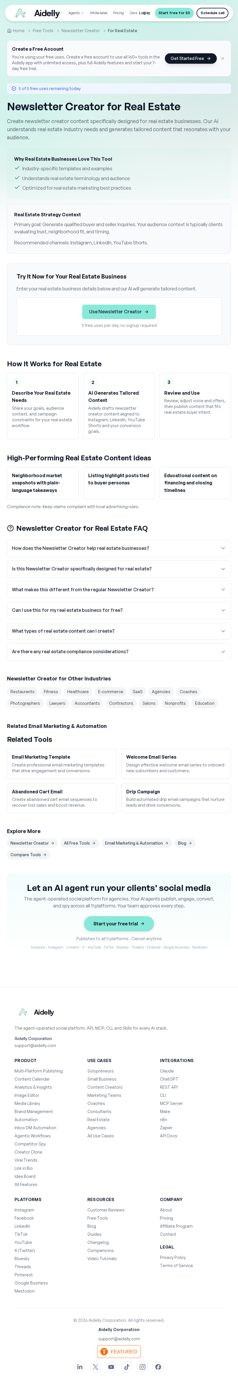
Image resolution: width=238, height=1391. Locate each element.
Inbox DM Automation (35, 1127)
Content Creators (104, 1087)
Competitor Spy (30, 1143)
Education (204, 703)
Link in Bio (24, 1168)
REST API (169, 1087)
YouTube (23, 1242)
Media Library (27, 1103)
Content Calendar (32, 1079)
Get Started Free (187, 58)
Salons (149, 703)
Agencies (161, 691)
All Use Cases (100, 1135)
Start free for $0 (174, 13)
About (166, 1209)
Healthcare (78, 691)
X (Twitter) (25, 1250)
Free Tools (97, 1218)
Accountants (87, 703)
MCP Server (171, 1103)
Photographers (25, 703)
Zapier (166, 1127)
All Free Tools (77, 843)
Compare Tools (25, 854)
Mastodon (25, 1290)
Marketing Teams (104, 1095)
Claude (167, 1070)
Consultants (99, 1111)
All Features (26, 1184)
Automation (26, 1119)
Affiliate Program (176, 1226)
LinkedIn (22, 1226)
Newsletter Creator (29, 843)
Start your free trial (115, 924)
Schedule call (212, 13)
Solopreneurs (100, 1070)
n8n (163, 1119)
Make (165, 1111)
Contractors (121, 703)
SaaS (138, 691)
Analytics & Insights (33, 1087)
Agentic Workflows (33, 1135)
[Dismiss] (222, 58)
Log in (144, 13)
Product (52, 13)
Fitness (51, 691)
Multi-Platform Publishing (39, 1070)
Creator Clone (28, 1152)
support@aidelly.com (35, 1045)
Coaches (188, 691)
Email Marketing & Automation (134, 843)
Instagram (24, 1209)
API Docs (168, 1135)
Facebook (24, 1218)
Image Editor (27, 1095)
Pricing (118, 13)
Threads (23, 1266)
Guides (94, 1234)
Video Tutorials (102, 1258)
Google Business (31, 1282)
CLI (163, 1095)
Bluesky (22, 1258)
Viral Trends (26, 1160)
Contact (168, 1234)
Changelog (98, 1242)
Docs (133, 13)
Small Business (101, 1079)
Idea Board (25, 1176)
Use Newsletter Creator (115, 311)
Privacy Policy (173, 1257)
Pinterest (24, 1274)
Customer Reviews (106, 1209)
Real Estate (98, 1119)
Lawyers (57, 703)
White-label (98, 13)
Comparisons (100, 1250)
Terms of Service (176, 1265)
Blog (182, 843)
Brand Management (34, 1111)
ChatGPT (169, 1079)
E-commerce (110, 691)
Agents (74, 13)
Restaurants (22, 691)
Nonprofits (175, 703)
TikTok (21, 1234)
